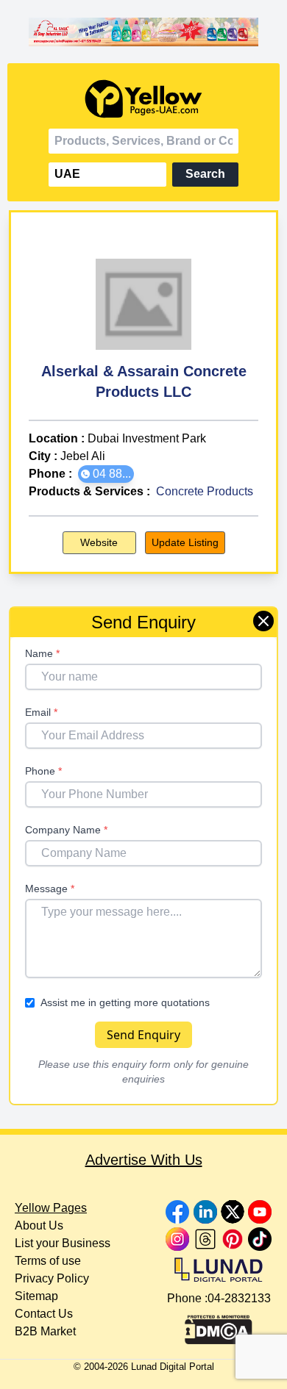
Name (42, 653)
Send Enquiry (143, 1035)
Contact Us (44, 1313)
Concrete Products (204, 491)
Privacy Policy (52, 1278)
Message (49, 888)
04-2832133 (239, 1298)
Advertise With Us (143, 1160)
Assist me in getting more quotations (125, 1002)
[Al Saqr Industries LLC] (143, 31)
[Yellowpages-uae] (143, 99)
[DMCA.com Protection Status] (218, 1325)
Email (41, 712)
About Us (39, 1225)
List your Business (62, 1243)
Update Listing (185, 542)
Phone (43, 771)
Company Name (66, 830)
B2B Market (45, 1331)
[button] (106, 474)
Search (205, 174)
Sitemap (36, 1296)
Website (99, 542)
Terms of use (48, 1261)
